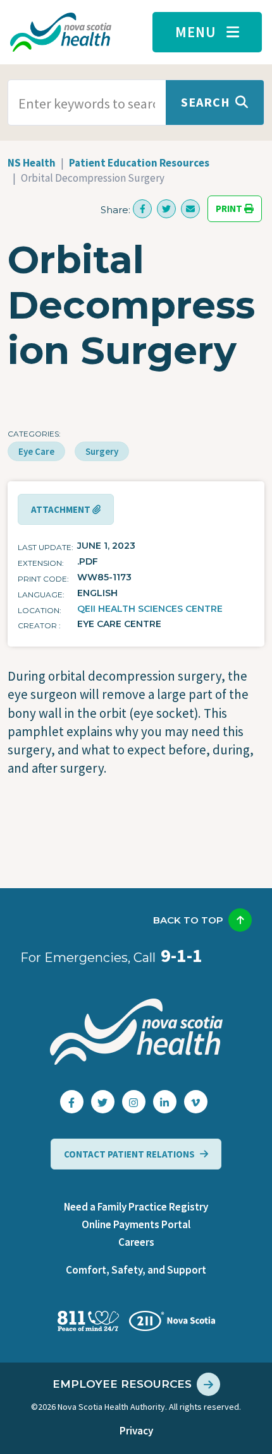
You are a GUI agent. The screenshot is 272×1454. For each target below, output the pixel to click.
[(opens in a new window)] (142, 208)
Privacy (136, 1431)
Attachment (61, 509)
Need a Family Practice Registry (136, 1207)
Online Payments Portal (136, 1224)
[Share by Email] (190, 208)
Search (205, 102)
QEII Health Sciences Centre (150, 608)
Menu (195, 32)
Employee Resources (122, 1384)
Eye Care (36, 451)
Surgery (101, 451)
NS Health (32, 163)
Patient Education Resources (139, 163)
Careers (136, 1242)
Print (230, 209)
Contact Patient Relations (129, 1154)
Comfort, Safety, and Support (136, 1270)
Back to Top (188, 920)
